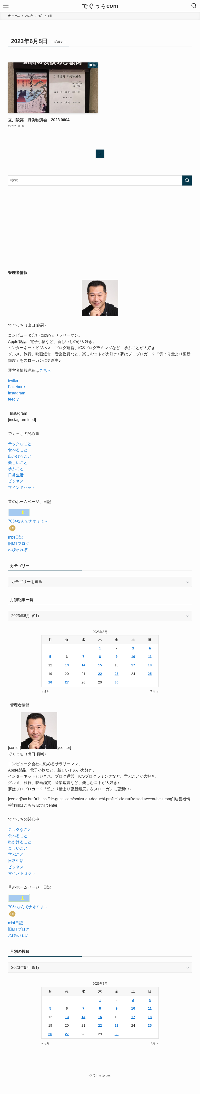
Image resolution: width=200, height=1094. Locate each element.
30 (117, 682)
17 (133, 665)
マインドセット (21, 487)
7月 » (154, 691)
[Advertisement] (100, 227)
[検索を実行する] (187, 180)
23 (117, 674)
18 (150, 665)
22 (100, 674)
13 (67, 665)
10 (133, 657)
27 (67, 682)
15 (100, 665)
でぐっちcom (100, 6)
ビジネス (16, 481)
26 (50, 682)
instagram (16, 393)
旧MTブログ (18, 544)
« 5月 (45, 691)
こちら (45, 370)
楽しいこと (18, 463)
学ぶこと (16, 469)
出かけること (19, 456)
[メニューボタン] (6, 6)
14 (83, 665)
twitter (13, 381)
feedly (13, 399)
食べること (18, 450)
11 (150, 657)
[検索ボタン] (194, 6)
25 (150, 674)
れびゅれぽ (18, 550)
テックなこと (19, 444)
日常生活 (16, 475)
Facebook (16, 387)
